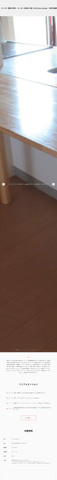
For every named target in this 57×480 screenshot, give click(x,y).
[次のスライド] (53, 184)
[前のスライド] (3, 184)
